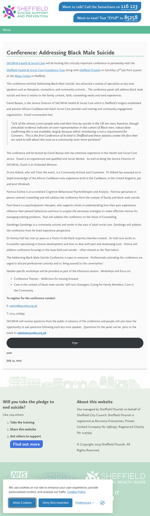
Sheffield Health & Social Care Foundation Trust (36, 70)
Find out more (26, 444)
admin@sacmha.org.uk (23, 306)
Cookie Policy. (76, 492)
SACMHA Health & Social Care (26, 63)
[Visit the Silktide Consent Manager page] (102, 502)
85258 (131, 17)
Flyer (75, 343)
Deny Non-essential (55, 502)
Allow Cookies (22, 502)
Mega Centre (23, 76)
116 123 (129, 6)
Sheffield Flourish (89, 70)
